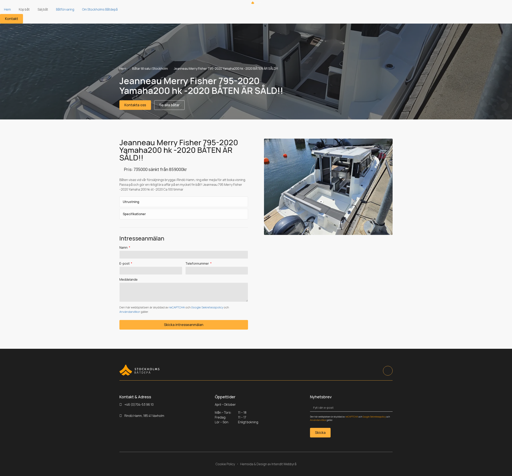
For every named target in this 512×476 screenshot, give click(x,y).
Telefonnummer (197, 264)
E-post (124, 264)
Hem (7, 9)
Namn (123, 248)
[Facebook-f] (388, 371)
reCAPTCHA (177, 307)
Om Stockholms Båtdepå (100, 9)
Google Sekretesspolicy (207, 307)
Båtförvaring (65, 9)
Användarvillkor (129, 312)
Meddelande (128, 280)
